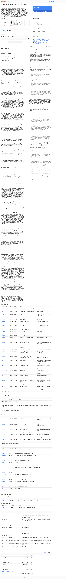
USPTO (38, 42)
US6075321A (3, 354)
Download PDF (36, 11)
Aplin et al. (3, 476)
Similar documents (40, 40)
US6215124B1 (4, 365)
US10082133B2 (4, 424)
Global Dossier (38, 43)
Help (44, 577)
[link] (6, 30)
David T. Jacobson (38, 13)
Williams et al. (3, 491)
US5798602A (3, 335)
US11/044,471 (4, 500)
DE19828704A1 (4, 349)
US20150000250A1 (4, 458)
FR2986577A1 (4, 421)
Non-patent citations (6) (43, 39)
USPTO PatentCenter (42, 42)
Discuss (42, 43)
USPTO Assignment (48, 42)
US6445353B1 (4, 372)
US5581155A (3, 329)
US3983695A (3, 308)
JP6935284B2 (3, 462)
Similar (47, 11)
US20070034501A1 (4, 474)
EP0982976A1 (3, 351)
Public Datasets (32, 577)
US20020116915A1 (4, 370)
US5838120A (3, 337)
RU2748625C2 (4, 453)
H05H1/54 (4, 30)
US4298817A (3, 314)
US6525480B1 (4, 380)
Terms (36, 577)
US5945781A (3, 346)
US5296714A (3, 481)
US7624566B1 (4, 460)
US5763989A (3, 333)
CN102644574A (4, 418)
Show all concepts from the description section (8, 571)
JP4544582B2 (3, 472)
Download (45, 552)
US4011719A (3, 311)
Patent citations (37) (37, 39)
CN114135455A (4, 429)
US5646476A (3, 331)
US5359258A (3, 325)
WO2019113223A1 (4, 455)
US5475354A (3, 327)
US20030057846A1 (4, 384)
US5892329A (3, 342)
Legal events (35, 40)
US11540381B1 (4, 434)
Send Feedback (26, 577)
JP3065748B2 (3, 488)
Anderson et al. (4, 467)
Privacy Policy (40, 577)
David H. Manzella (43, 13)
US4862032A (3, 319)
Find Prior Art (42, 11)
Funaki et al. (3, 469)
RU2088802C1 (4, 465)
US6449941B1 (4, 375)
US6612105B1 (4, 386)
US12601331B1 (4, 439)
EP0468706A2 (4, 321)
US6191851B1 (4, 360)
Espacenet (34, 43)
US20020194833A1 (4, 378)
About (22, 577)
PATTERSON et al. (4, 483)
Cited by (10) (49, 39)
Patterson (3, 486)
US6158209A (3, 356)
